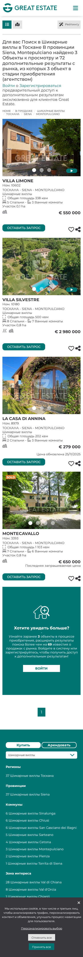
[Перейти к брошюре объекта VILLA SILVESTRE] (41, 266)
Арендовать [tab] (59, 745)
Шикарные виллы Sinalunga (32, 813)
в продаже (24, 111)
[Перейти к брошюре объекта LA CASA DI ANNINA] (41, 385)
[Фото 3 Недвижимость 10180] (49, 289)
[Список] (7, 24)
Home (6, 111)
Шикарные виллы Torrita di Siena (35, 863)
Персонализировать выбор (41, 928)
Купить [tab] (23, 745)
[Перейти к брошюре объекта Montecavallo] (41, 500)
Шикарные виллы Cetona (30, 842)
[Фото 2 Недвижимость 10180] (42, 289)
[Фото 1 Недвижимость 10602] (34, 170)
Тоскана (12, 114)
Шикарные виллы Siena (30, 794)
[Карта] (17, 24)
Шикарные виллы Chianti (29, 897)
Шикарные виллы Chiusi (29, 820)
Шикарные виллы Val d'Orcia (32, 889)
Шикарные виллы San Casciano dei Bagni (43, 828)
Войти (8, 85)
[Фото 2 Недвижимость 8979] (42, 408)
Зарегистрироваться (40, 85)
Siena (28, 114)
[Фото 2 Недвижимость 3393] (38, 523)
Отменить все (41, 937)
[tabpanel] (41, 826)
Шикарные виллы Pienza (29, 856)
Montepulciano (48, 114)
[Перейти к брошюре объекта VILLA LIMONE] (41, 147)
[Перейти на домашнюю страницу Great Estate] (30, 7)
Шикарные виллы (51, 111)
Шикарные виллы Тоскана (32, 776)
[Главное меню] (75, 8)
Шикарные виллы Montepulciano (36, 849)
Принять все (41, 947)
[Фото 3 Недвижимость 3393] (45, 523)
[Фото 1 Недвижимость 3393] (30, 523)
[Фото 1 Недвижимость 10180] (34, 289)
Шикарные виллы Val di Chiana (36, 882)
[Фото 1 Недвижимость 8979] (34, 408)
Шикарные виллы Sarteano (30, 835)
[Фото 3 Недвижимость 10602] (49, 170)
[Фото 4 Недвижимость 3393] (53, 523)
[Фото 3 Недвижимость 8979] (49, 408)
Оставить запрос (24, 228)
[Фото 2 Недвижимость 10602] (42, 170)
